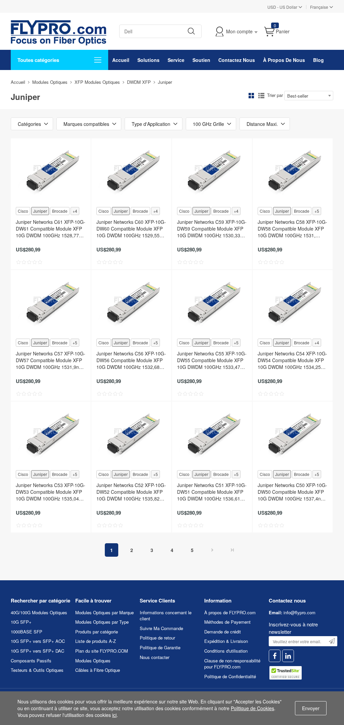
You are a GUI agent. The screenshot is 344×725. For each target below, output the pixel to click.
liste (261, 95)
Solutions (148, 60)
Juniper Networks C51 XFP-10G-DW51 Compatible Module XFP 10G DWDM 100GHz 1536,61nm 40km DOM (212, 492)
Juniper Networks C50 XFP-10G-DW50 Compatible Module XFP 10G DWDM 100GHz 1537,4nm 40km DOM (292, 492)
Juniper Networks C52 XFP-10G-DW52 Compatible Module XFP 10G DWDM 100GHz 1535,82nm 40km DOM (131, 492)
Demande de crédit (222, 631)
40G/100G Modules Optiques (39, 612)
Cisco (23, 211)
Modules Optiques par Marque (104, 612)
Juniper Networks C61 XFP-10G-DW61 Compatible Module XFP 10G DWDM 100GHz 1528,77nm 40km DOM (51, 228)
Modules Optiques (50, 82)
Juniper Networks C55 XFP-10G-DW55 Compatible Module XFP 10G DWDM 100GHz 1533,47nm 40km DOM (212, 360)
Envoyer (310, 708)
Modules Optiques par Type (102, 622)
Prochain (212, 550)
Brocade (60, 211)
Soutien (201, 60)
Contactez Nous (236, 60)
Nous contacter (154, 657)
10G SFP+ (21, 622)
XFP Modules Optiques (97, 82)
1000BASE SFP (26, 631)
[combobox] (308, 95)
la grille (251, 95)
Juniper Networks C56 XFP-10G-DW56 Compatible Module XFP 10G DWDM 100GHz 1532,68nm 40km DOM (131, 360)
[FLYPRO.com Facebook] (275, 656)
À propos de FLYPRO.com (230, 612)
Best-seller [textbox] (297, 96)
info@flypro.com (299, 612)
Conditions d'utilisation (226, 651)
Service (176, 60)
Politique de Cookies (252, 708)
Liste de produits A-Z (95, 641)
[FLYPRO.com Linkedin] (288, 656)
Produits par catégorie (96, 631)
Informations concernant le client (165, 615)
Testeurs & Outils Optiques (37, 670)
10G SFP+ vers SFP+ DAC (37, 651)
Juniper (40, 211)
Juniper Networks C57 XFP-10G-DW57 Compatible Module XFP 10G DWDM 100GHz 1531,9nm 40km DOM (50, 360)
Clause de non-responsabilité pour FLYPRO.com (232, 663)
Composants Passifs (31, 660)
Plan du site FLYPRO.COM (101, 651)
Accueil (120, 60)
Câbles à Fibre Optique (97, 670)
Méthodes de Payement (227, 622)
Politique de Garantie (160, 647)
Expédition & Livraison (226, 641)
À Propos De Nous (284, 60)
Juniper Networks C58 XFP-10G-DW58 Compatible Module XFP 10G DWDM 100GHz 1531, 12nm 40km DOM (292, 228)
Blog (318, 60)
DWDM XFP (139, 82)
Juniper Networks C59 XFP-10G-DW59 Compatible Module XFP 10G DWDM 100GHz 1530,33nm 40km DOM (212, 228)
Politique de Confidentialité (230, 676)
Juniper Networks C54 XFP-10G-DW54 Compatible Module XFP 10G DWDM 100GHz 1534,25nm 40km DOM (293, 360)
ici (114, 715)
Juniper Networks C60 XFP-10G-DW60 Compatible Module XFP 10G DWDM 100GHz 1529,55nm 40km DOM (131, 228)
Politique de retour (157, 637)
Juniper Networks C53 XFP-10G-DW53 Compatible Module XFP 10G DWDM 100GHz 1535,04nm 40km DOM (51, 492)
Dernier (232, 550)
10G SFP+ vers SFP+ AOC (38, 641)
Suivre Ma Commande (161, 628)
